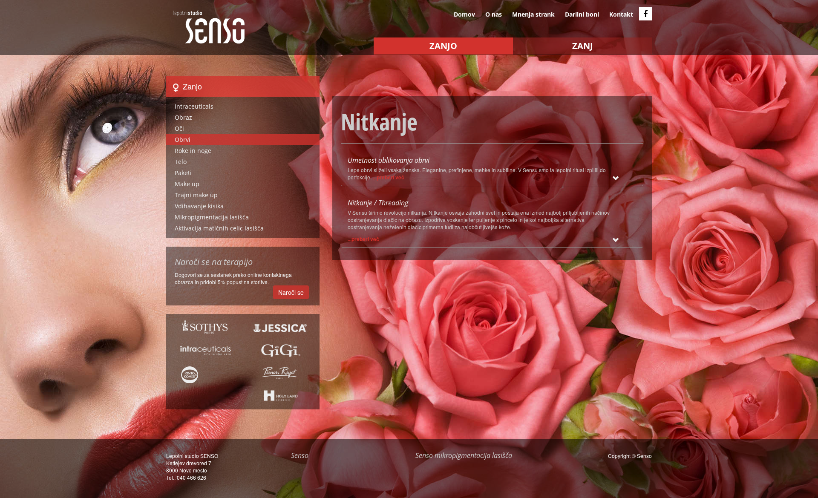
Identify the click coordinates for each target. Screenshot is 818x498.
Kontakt (621, 14)
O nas (493, 14)
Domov (464, 14)
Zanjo (191, 86)
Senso (644, 455)
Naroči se (291, 292)
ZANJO (443, 46)
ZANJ (582, 46)
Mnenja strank (533, 14)
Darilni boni (582, 14)
